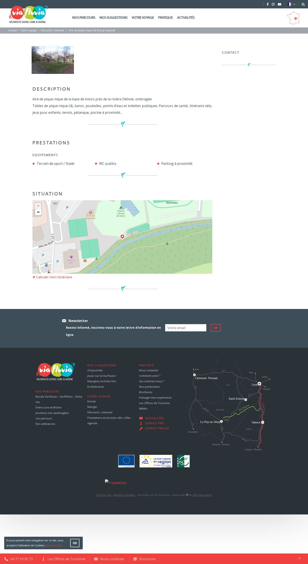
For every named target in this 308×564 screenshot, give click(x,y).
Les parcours (44, 418)
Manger (92, 407)
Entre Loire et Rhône (48, 407)
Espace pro (154, 423)
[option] (52, 60)
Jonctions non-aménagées (52, 413)
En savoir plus (53, 545)
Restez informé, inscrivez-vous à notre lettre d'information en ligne (113, 331)
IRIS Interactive (202, 495)
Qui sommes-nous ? (151, 381)
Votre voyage (143, 18)
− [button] (38, 212)
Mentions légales (124, 495)
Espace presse (157, 428)
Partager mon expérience (155, 397)
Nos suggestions (114, 18)
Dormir (91, 401)
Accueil (12, 30)
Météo (143, 408)
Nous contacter (148, 370)
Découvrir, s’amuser (53, 30)
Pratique (165, 18)
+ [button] (38, 205)
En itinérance (95, 387)
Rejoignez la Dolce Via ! (101, 381)
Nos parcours (83, 18)
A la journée (95, 370)
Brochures (145, 392)
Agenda (92, 423)
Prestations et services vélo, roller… (110, 418)
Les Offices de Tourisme (154, 403)
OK (75, 543)
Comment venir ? (149, 376)
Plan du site (103, 495)
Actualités (186, 18)
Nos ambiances (45, 424)
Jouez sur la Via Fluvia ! (101, 376)
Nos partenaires (149, 387)
